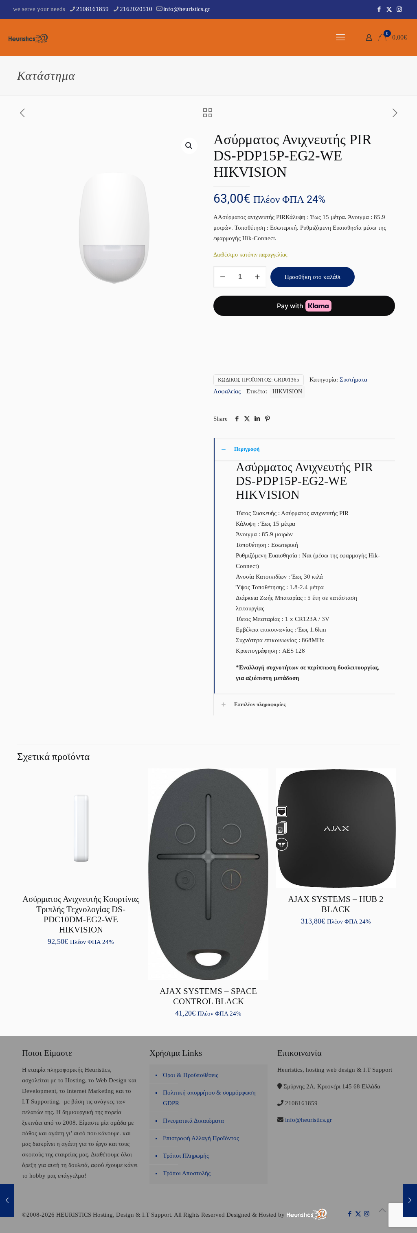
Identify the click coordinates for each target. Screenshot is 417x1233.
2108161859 (92, 9)
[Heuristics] (28, 37)
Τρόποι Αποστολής (187, 1173)
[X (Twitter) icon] (389, 9)
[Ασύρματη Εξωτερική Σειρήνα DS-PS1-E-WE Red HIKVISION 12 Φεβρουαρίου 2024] (410, 1200)
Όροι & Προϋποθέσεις (190, 1075)
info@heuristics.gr (186, 9)
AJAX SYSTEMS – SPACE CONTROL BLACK (208, 996)
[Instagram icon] (399, 9)
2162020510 (136, 9)
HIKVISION (287, 391)
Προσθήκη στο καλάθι (312, 277)
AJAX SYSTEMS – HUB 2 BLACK (336, 904)
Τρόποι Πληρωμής (186, 1155)
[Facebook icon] (379, 9)
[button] (189, 146)
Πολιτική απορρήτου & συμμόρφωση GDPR (209, 1097)
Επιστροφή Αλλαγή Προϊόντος (201, 1138)
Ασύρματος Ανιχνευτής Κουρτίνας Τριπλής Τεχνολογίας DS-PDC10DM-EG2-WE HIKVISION (80, 914)
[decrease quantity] (222, 276)
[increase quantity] (257, 276)
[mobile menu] (340, 37)
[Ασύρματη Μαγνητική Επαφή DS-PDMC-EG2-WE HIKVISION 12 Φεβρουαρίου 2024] (7, 1200)
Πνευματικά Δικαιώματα (193, 1120)
